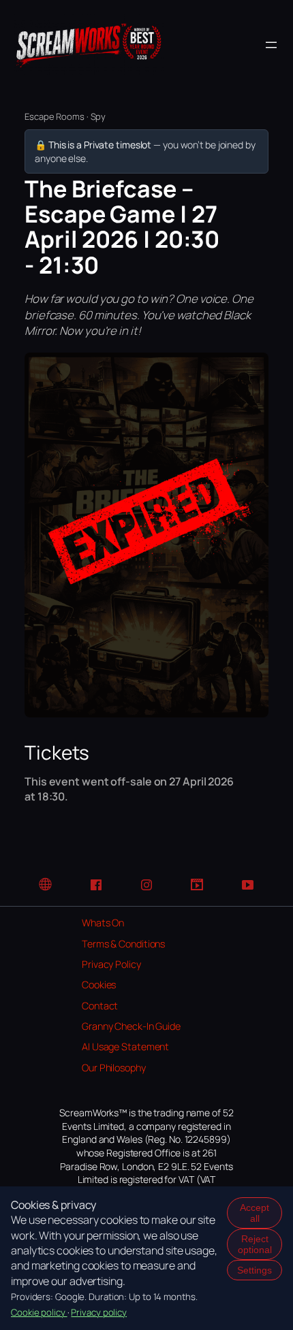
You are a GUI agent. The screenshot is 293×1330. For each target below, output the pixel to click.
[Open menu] (271, 45)
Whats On (103, 922)
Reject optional (255, 1244)
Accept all (254, 1213)
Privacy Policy (111, 964)
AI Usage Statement (125, 1046)
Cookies (99, 984)
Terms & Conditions (123, 943)
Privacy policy (99, 1312)
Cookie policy (39, 1312)
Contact (100, 1005)
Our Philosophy (114, 1067)
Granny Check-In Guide (131, 1026)
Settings (254, 1270)
